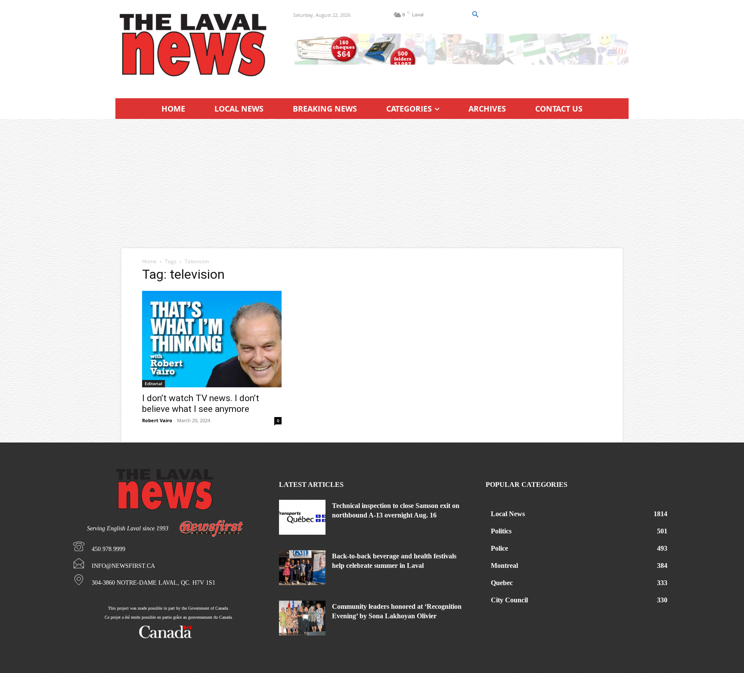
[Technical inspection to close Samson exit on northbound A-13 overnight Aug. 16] (302, 517)
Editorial (153, 383)
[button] (475, 14)
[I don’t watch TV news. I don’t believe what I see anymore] (212, 339)
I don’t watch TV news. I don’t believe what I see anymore (200, 403)
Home (149, 261)
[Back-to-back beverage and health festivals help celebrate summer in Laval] (302, 567)
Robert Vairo (157, 420)
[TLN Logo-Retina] (194, 45)
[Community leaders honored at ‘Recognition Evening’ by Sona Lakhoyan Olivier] (302, 618)
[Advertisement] (372, 183)
